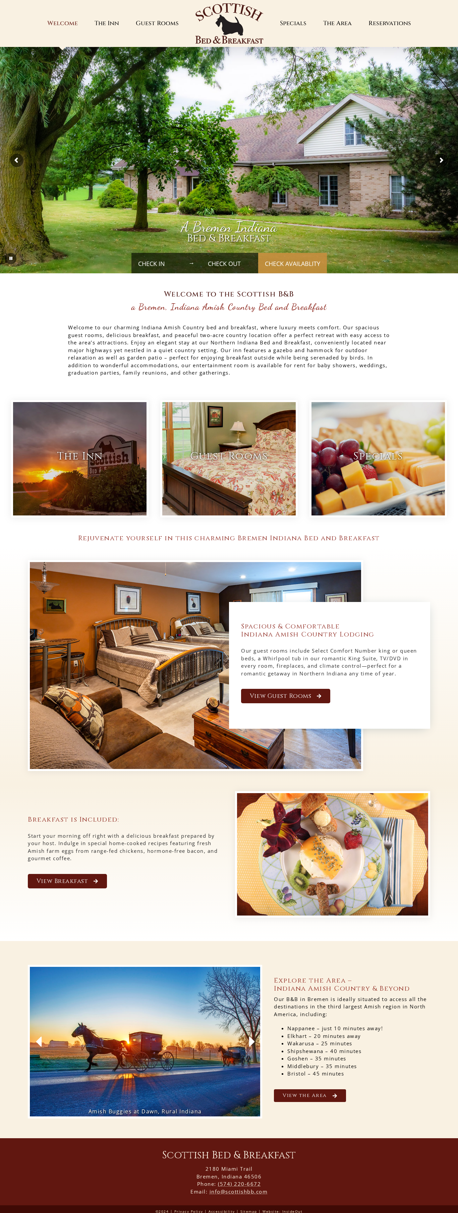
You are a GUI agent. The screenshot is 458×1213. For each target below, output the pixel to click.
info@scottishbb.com (239, 1191)
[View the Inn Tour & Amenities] (80, 458)
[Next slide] (250, 1041)
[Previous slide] (39, 1041)
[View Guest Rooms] (229, 458)
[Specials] (378, 458)
